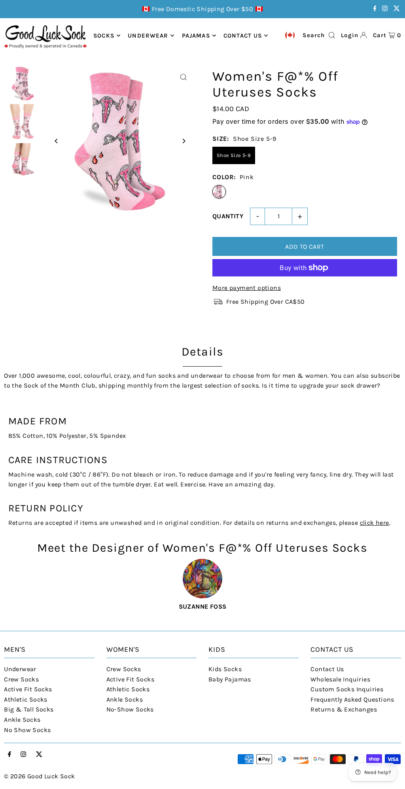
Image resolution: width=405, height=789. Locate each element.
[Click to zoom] (184, 77)
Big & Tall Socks (28, 709)
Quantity (227, 216)
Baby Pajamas (229, 679)
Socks (103, 35)
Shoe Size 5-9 (234, 155)
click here (374, 522)
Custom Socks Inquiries (346, 689)
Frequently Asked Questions (352, 699)
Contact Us (327, 669)
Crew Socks (21, 679)
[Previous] (56, 141)
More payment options (246, 287)
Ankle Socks (22, 719)
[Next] (184, 141)
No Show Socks (27, 730)
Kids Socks (225, 669)
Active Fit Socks (28, 689)
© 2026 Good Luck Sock (39, 776)
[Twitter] (397, 9)
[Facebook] (375, 9)
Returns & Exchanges (343, 709)
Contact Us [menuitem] (242, 35)
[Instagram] (385, 9)
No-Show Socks (130, 709)
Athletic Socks (25, 699)
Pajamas (196, 35)
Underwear (148, 35)
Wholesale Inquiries (340, 679)
